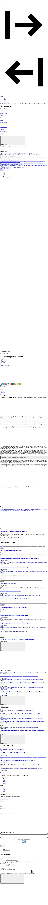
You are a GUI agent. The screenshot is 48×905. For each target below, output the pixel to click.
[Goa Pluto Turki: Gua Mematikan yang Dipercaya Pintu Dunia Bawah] (23, 757)
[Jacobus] (3, 108)
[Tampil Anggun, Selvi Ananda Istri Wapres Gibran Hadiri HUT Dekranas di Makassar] (16, 710)
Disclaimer (5, 101)
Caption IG (2, 509)
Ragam (8, 178)
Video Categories (3, 873)
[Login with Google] (25, 841)
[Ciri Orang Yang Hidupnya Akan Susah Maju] (24, 547)
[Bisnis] (33, 870)
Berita (4, 780)
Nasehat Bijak (42, 509)
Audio (4, 790)
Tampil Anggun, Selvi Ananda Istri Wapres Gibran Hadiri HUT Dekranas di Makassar (21, 713)
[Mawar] (3, 113)
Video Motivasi (20, 510)
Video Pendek (25, 510)
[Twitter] (4, 384)
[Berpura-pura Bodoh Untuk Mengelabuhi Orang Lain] (24, 572)
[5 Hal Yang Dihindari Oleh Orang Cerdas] (23, 587)
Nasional (7, 673)
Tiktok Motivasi (9, 510)
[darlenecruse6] (3, 122)
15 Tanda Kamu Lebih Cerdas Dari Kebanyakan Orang (14, 567)
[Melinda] (3, 131)
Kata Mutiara (13, 509)
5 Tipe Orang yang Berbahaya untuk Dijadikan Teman (13, 607)
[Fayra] (3, 386)
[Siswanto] (3, 127)
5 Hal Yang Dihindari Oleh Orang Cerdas (10, 591)
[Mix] (15, 384)
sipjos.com (2, 169)
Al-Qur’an (5, 782)
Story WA (4, 510)
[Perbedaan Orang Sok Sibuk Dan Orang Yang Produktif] (19, 611)
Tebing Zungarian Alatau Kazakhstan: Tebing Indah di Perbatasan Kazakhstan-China (21, 768)
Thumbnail (2, 861)
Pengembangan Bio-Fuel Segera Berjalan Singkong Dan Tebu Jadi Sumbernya (19, 558)
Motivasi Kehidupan (35, 509)
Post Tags (2, 869)
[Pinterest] (11, 384)
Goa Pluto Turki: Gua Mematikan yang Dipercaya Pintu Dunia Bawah (17, 760)
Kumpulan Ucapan (19, 509)
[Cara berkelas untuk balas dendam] (21, 580)
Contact (4, 99)
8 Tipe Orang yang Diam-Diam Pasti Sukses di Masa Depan (14, 623)
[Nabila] (3, 117)
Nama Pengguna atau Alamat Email (7, 832)
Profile (4, 848)
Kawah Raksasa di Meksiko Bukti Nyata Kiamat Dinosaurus (15, 752)
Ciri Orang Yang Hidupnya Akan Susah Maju (11, 550)
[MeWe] (13, 384)
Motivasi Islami (29, 509)
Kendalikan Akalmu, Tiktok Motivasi (9, 537)
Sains (1, 750)
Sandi (1, 835)
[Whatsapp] (18, 384)
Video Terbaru (30, 510)
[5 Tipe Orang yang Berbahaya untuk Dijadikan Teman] (24, 604)
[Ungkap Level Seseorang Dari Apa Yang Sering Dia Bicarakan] (20, 595)
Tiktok (5, 353)
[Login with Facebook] (23, 841)
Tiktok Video (14, 510)
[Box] (33, 871)
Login (4, 791)
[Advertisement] (24, 374)
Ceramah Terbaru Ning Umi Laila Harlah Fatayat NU (13, 531)
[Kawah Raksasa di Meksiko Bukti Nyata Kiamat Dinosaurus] (12, 749)
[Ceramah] (33, 873)
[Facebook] (2, 384)
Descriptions (2, 868)
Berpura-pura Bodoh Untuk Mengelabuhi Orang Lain (13, 575)
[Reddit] (6, 384)
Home (4, 788)
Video (4, 789)
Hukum (1, 673)
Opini (5, 728)
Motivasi (9, 177)
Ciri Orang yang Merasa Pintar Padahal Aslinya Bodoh (13, 631)
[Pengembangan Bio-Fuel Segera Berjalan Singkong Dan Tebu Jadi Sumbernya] (23, 554)
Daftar (4, 849)
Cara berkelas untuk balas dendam (8, 583)
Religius (4, 783)
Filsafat (6, 509)
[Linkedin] (8, 384)
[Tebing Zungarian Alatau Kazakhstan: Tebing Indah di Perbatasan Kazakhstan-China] (20, 764)
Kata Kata (9, 509)
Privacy (4, 100)
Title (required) (3, 859)
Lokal (4, 673)
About (4, 98)
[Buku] (33, 872)
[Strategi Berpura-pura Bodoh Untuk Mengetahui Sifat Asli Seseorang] (21, 636)
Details (1, 858)
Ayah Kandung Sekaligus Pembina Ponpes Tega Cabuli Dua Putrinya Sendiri (19, 676)
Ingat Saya (4, 843)
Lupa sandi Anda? (6, 850)
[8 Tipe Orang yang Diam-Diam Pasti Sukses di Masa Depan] (22, 619)
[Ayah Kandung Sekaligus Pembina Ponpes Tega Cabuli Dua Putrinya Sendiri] (23, 672)
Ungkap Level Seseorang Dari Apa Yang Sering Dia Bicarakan (15, 598)
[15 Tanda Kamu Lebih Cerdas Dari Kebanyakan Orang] (24, 563)
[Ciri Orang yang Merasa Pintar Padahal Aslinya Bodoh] (24, 628)
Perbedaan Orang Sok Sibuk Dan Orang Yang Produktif (14, 615)
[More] (20, 384)
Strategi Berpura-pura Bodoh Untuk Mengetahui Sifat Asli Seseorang (17, 639)
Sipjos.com (2, 416)
